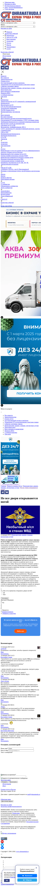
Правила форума (6, 177)
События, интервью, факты (10, 86)
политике (13, 877)
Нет (4, 594)
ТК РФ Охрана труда (7, 110)
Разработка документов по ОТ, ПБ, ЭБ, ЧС (15, 162)
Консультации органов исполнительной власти (16, 118)
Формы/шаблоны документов (10, 112)
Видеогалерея (5, 194)
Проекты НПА (5, 93)
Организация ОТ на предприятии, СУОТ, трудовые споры (20, 120)
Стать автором (9, 9)
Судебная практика (7, 95)
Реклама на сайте (10, 4)
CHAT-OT (4, 199)
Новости (9, 32)
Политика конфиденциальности (11, 806)
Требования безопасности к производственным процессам (20, 122)
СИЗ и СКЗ (4, 132)
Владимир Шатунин (7, 730)
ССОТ (8, 49)
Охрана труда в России (8, 789)
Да (4, 592)
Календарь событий (11, 33)
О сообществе (5, 184)
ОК (7, 880)
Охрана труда (5, 81)
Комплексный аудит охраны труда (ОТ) (13, 154)
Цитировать (5, 654)
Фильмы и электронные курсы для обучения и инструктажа (20, 171)
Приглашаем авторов (7, 179)
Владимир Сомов (6, 657)
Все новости (5, 78)
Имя (2, 652)
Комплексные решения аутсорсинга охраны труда (17, 157)
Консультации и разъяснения (10, 91)
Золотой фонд (11, 47)
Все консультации (6, 117)
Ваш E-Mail (4, 750)
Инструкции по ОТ (7, 105)
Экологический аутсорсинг (9, 164)
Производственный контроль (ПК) (12, 159)
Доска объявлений (7, 196)
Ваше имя (4, 748)
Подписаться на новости (13, 6)
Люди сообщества (6, 188)
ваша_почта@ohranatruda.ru (14, 7)
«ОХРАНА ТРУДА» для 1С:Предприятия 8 (15, 169)
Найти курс (20, 631)
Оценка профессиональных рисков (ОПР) (14, 156)
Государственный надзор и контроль (13, 83)
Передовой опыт (6, 90)
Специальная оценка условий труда (12, 161)
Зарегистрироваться (7, 884)
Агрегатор (9, 41)
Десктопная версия (7, 801)
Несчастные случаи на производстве (13, 123)
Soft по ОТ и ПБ (11, 37)
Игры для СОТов (6, 206)
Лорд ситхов (5, 681)
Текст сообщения (7, 752)
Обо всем (4, 96)
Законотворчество (6, 79)
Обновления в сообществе (9, 186)
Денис (3, 706)
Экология (4, 139)
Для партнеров (5, 145)
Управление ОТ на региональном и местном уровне (18, 84)
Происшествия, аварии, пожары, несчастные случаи (18, 88)
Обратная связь (9, 2)
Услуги (8, 43)
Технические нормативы (9, 108)
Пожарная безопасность (8, 135)
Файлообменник (6, 192)
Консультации (11, 39)
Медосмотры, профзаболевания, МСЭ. (13, 127)
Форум (8, 45)
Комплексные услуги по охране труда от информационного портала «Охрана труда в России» (20, 151)
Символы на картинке (8, 774)
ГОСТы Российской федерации (11, 106)
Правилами (16, 813)
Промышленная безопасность (10, 134)
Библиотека (10, 35)
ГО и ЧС (3, 137)
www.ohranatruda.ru (22, 851)
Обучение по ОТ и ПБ (8, 125)
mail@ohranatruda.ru (33, 794)
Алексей (3, 648)
